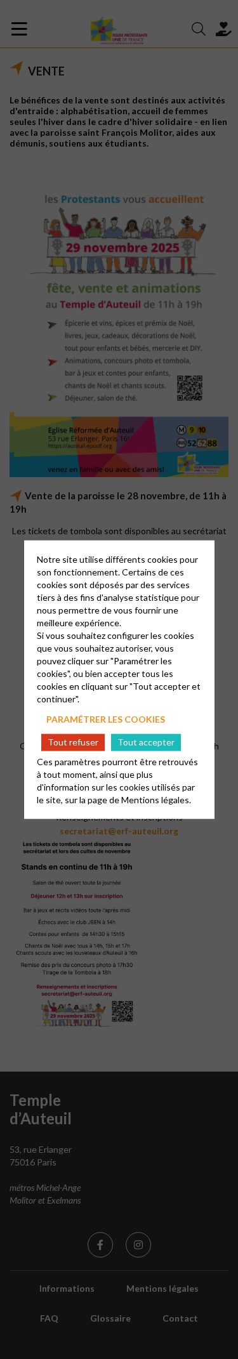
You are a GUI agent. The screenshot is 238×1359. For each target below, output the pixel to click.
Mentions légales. (156, 799)
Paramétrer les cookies (105, 719)
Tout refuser (73, 742)
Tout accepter (146, 742)
